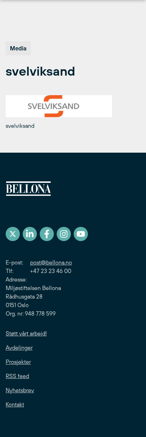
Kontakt (15, 404)
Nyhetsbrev (20, 390)
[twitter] (13, 234)
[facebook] (47, 234)
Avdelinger (19, 347)
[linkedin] (30, 234)
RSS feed (17, 376)
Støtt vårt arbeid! (26, 333)
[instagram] (64, 234)
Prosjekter (18, 362)
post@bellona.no (51, 262)
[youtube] (81, 234)
